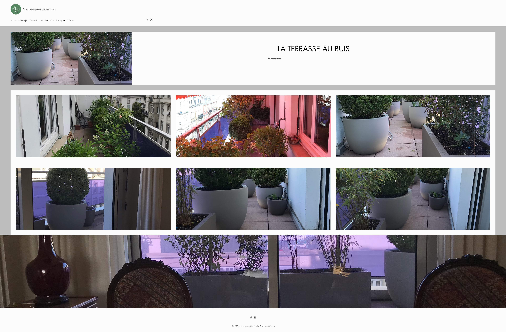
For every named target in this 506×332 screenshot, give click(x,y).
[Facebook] (147, 19)
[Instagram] (151, 19)
